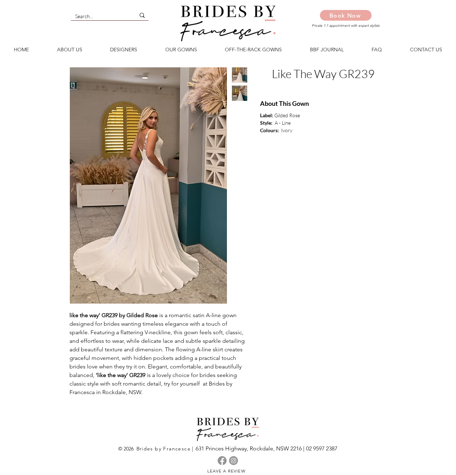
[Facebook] (222, 460)
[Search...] (142, 15)
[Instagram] (233, 460)
